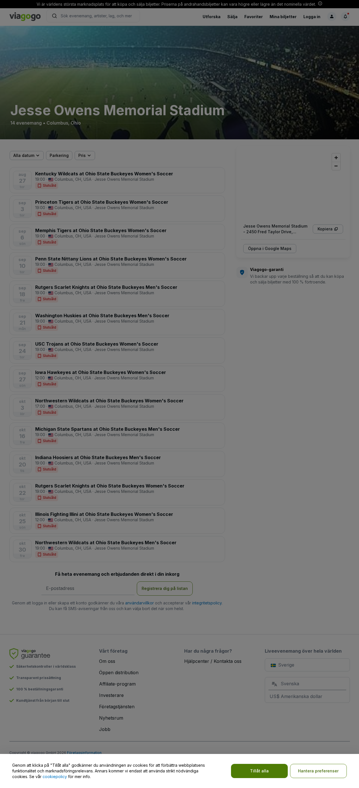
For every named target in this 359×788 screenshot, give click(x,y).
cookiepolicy (55, 776)
